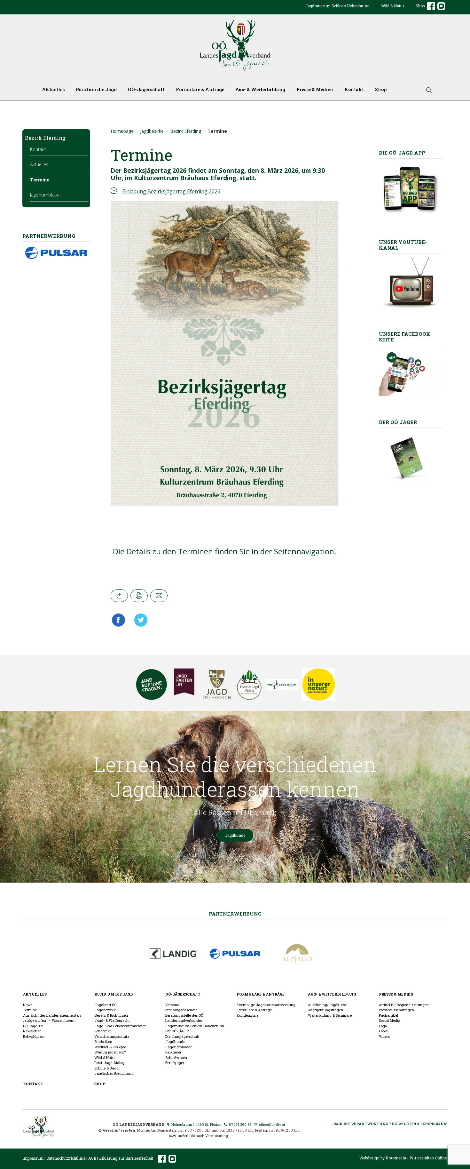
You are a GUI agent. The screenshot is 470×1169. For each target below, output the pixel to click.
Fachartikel (388, 1015)
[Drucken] (139, 595)
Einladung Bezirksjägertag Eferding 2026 (171, 191)
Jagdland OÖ (105, 1004)
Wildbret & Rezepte (110, 1047)
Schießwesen (176, 1057)
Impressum (32, 1158)
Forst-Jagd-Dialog (109, 1062)
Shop (420, 5)
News (27, 1004)
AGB (92, 1158)
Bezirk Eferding (185, 131)
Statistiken (103, 1041)
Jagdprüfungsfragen (325, 1009)
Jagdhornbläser (45, 195)
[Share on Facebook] (120, 620)
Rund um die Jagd (96, 89)
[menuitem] (337, 10)
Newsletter (32, 1031)
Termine (40, 180)
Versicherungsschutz (111, 1036)
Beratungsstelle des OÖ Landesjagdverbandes (184, 1018)
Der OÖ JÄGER (177, 1031)
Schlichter (102, 1031)
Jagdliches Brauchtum (113, 1073)
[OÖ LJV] (38, 1126)
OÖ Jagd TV (33, 1025)
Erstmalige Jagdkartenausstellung (266, 1004)
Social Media (389, 1020)
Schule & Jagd (106, 1068)
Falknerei (173, 1052)
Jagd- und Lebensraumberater (120, 1025)
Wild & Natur (392, 5)
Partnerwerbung (235, 913)
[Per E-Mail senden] (159, 595)
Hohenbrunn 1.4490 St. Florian (196, 1124)
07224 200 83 (240, 1124)
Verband (172, 1004)
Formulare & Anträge (200, 89)
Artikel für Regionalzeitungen (404, 1004)
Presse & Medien (314, 89)
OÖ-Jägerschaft (146, 89)
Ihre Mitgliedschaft (181, 1009)
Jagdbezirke (152, 131)
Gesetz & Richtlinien (111, 1015)
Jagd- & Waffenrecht (112, 1020)
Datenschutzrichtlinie (65, 1158)
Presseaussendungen (396, 1009)
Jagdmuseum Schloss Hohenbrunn (337, 5)
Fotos (383, 1031)
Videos (384, 1036)
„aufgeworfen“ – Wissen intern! (49, 1020)
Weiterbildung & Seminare (330, 1015)
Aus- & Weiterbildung (260, 89)
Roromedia (396, 1157)
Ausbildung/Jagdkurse (327, 1004)
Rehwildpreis (33, 1036)
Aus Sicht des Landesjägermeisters (52, 1015)
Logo (383, 1025)
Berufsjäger (174, 1062)
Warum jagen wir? (110, 1052)
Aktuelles (53, 89)
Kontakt (354, 89)
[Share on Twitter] (138, 620)
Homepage (122, 131)
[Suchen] (426, 89)
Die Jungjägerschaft (182, 1036)
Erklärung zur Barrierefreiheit (126, 1158)
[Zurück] (119, 595)
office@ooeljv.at (271, 1124)
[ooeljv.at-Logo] (235, 45)
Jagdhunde (235, 835)
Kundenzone (247, 1015)
